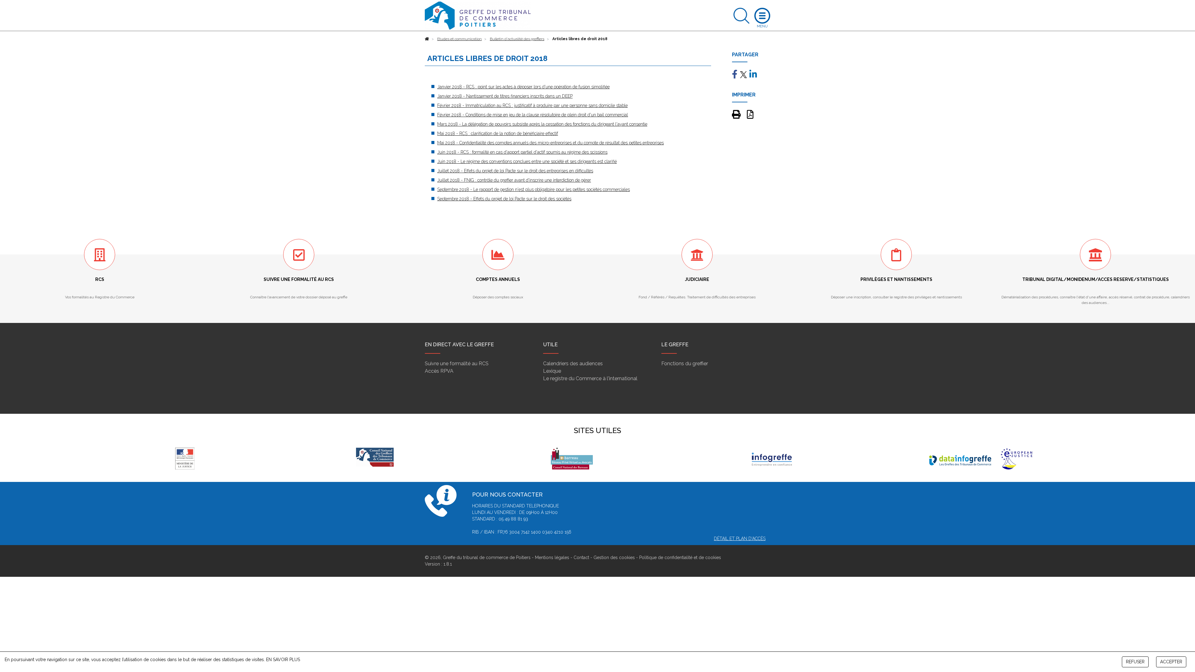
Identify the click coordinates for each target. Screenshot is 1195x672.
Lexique (552, 371)
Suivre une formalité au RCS (457, 363)
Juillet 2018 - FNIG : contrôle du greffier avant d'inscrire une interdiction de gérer (514, 180)
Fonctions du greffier (684, 363)
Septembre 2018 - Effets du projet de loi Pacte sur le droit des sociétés (504, 198)
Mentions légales (552, 557)
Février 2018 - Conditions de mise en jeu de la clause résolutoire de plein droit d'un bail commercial (532, 114)
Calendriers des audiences (573, 363)
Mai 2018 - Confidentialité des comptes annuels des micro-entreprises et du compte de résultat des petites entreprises (550, 142)
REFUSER (1135, 661)
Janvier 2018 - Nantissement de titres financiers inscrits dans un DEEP (505, 96)
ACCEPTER (1171, 661)
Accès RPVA (439, 371)
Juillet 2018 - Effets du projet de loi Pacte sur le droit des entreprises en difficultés (515, 170)
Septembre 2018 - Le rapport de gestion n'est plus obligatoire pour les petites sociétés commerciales (533, 189)
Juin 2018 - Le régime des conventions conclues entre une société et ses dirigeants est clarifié (527, 161)
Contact (581, 557)
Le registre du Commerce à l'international (590, 378)
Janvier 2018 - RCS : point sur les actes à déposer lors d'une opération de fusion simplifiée (523, 86)
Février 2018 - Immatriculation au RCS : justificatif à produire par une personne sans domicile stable (532, 105)
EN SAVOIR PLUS (283, 659)
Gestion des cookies (614, 557)
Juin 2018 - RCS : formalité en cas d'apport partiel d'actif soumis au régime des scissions (522, 152)
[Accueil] (427, 39)
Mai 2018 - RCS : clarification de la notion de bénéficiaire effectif (497, 133)
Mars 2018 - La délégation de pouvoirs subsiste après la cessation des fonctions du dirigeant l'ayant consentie (542, 124)
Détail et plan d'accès (740, 538)
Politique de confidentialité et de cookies (680, 557)
